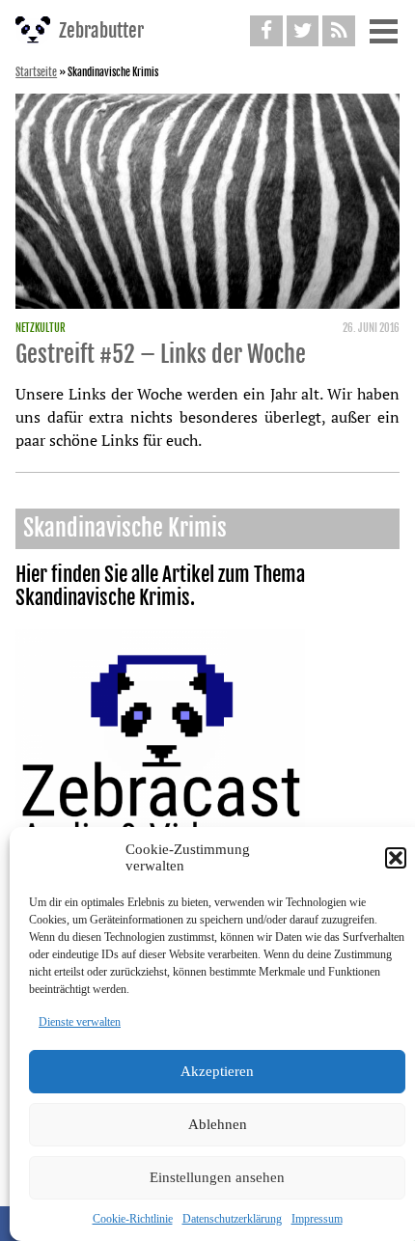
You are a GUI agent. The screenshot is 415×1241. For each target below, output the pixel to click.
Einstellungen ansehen (217, 1177)
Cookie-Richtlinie (133, 1219)
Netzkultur (40, 328)
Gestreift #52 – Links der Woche (160, 354)
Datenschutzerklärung (232, 1219)
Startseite (36, 72)
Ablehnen (217, 1124)
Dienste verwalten (80, 1022)
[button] (395, 858)
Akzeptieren (217, 1071)
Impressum (317, 1219)
